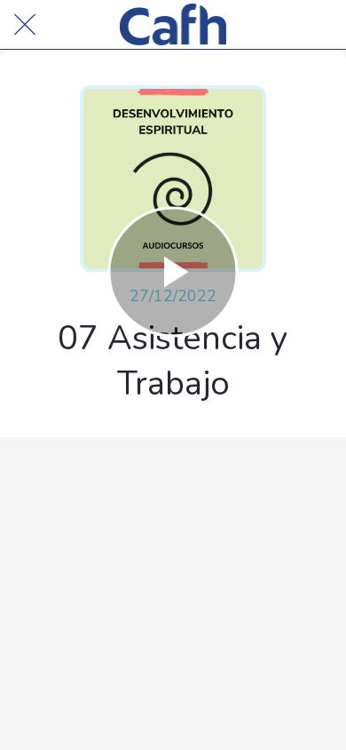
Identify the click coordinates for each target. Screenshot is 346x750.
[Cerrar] (24, 25)
